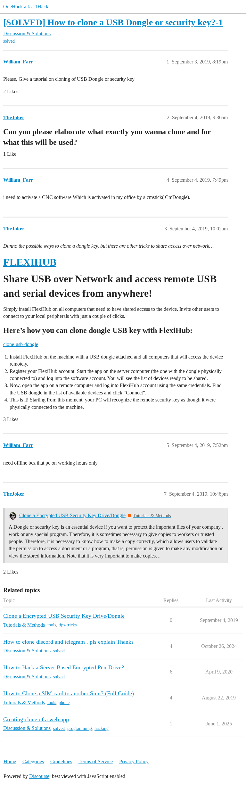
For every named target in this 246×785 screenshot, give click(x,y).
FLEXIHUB (29, 262)
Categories (33, 761)
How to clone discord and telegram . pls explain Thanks (68, 642)
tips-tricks (68, 625)
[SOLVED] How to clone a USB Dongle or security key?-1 (113, 22)
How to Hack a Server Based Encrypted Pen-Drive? (63, 667)
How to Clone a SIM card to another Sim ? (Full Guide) (68, 693)
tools (51, 625)
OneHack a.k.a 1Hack (25, 6)
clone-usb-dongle (20, 344)
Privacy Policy (134, 761)
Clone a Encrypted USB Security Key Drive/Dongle (72, 515)
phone (64, 702)
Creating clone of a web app (36, 719)
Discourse (39, 776)
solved (9, 41)
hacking (101, 728)
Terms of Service (95, 761)
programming (79, 728)
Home (10, 761)
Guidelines (61, 761)
